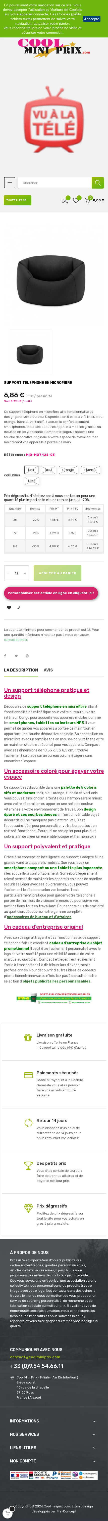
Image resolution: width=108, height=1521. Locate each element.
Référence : (14, 455)
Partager (8, 656)
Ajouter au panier (57, 573)
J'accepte (91, 19)
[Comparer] (65, 200)
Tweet (18, 656)
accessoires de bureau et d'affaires (39, 917)
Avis (48, 670)
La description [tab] (21, 670)
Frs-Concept (66, 1511)
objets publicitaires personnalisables (56, 981)
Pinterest (29, 656)
